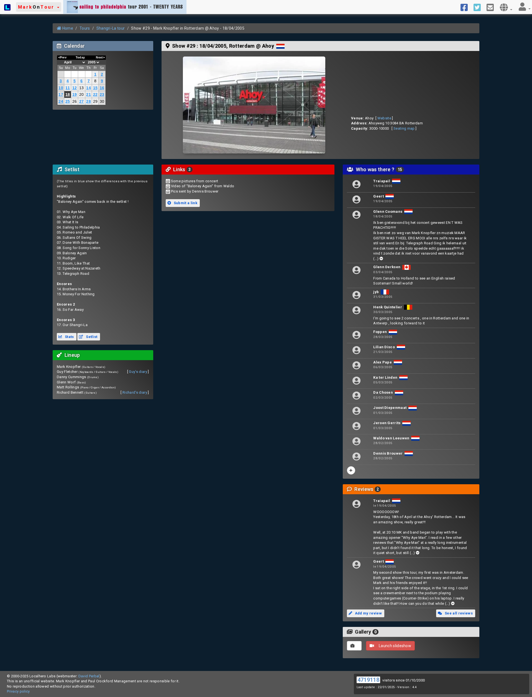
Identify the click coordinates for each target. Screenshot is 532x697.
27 (81, 101)
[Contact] (492, 7)
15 (95, 88)
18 (67, 94)
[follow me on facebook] (466, 7)
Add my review (368, 613)
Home (67, 28)
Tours (85, 28)
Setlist (91, 337)
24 (60, 101)
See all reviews (458, 613)
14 (88, 88)
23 (102, 94)
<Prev (62, 57)
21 (88, 94)
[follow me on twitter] (479, 7)
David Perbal (88, 676)
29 (95, 101)
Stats (69, 337)
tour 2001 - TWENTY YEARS (131, 6)
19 (74, 94)
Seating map (404, 128)
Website (384, 118)
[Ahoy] (254, 105)
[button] (38, 7)
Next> (100, 57)
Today (80, 57)
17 (60, 94)
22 (95, 94)
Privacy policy (18, 691)
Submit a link (185, 203)
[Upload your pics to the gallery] (354, 645)
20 (81, 94)
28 (88, 101)
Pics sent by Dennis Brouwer (195, 191)
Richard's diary (134, 392)
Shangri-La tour (110, 28)
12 (74, 88)
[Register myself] (351, 470)
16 (102, 88)
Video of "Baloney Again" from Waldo (202, 186)
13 (81, 88)
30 (102, 101)
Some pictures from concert (194, 181)
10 (60, 88)
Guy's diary (138, 372)
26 (74, 101)
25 (67, 101)
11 (67, 88)
